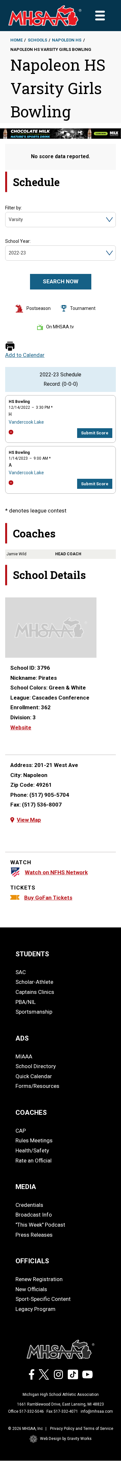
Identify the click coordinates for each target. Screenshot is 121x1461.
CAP (20, 1130)
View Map (29, 820)
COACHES (31, 1112)
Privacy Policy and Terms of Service (81, 1428)
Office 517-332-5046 (26, 1411)
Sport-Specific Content (43, 1299)
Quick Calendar (33, 1076)
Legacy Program (35, 1309)
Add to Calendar (25, 355)
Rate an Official (33, 1160)
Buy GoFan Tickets (48, 897)
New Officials (31, 1289)
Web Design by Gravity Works (66, 1438)
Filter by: (13, 207)
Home (16, 40)
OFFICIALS (32, 1261)
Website (20, 727)
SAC (20, 972)
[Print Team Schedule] (10, 346)
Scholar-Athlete (34, 982)
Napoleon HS (66, 40)
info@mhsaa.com (97, 1411)
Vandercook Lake (26, 422)
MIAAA (23, 1056)
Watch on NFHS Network (56, 872)
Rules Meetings (34, 1140)
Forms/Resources (37, 1086)
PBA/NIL (25, 1002)
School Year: (18, 241)
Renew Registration (39, 1279)
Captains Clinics (34, 992)
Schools (37, 40)
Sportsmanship (33, 1011)
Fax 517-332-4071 (62, 1411)
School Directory (35, 1066)
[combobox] (9, 220)
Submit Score (94, 432)
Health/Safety (32, 1150)
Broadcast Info (33, 1214)
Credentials (29, 1205)
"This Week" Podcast (40, 1224)
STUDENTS (32, 954)
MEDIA (25, 1187)
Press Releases (34, 1234)
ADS (22, 1038)
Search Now (60, 281)
